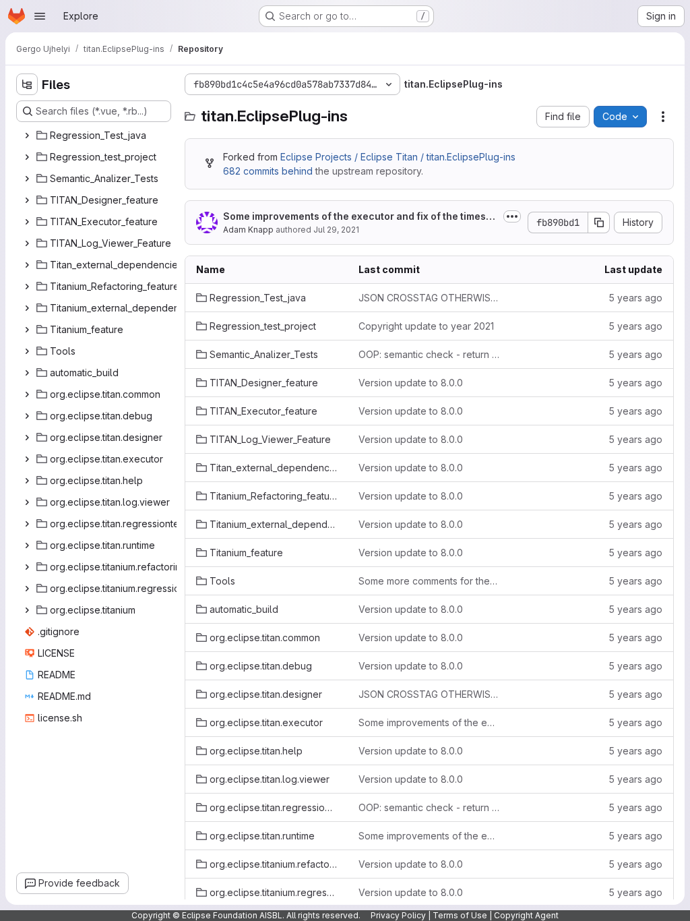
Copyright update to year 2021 (426, 326)
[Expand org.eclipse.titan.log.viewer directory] (27, 502)
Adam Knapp (248, 230)
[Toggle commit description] (512, 216)
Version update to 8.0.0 (410, 382)
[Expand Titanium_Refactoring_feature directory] (27, 286)
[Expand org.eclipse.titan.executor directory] (27, 459)
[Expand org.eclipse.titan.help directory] (27, 481)
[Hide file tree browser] (27, 84)
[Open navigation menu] (40, 16)
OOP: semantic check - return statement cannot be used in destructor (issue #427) (428, 354)
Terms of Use (460, 915)
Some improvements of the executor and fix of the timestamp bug (359, 216)
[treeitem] (95, 135)
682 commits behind (268, 171)
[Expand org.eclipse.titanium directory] (27, 610)
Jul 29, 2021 (336, 230)
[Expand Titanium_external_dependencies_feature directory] (27, 308)
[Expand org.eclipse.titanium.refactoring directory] (27, 567)
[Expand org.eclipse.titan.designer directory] (27, 437)
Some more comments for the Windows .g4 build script (428, 581)
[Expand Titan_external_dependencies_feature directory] (27, 265)
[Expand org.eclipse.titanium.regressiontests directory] (27, 589)
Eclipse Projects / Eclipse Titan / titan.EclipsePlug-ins (397, 156)
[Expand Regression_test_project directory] (27, 157)
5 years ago (635, 297)
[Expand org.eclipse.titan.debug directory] (27, 416)
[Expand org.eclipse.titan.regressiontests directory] (27, 524)
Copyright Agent (526, 915)
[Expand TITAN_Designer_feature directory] (27, 200)
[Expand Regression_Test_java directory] (27, 135)
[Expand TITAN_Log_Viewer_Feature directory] (27, 243)
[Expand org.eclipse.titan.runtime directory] (27, 545)
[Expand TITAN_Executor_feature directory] (27, 222)
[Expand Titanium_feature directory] (27, 330)
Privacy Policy (398, 915)
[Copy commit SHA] (599, 222)
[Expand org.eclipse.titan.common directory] (27, 394)
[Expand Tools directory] (27, 351)
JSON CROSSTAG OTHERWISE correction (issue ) (428, 297)
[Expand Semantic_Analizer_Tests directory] (27, 179)
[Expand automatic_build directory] (27, 373)
